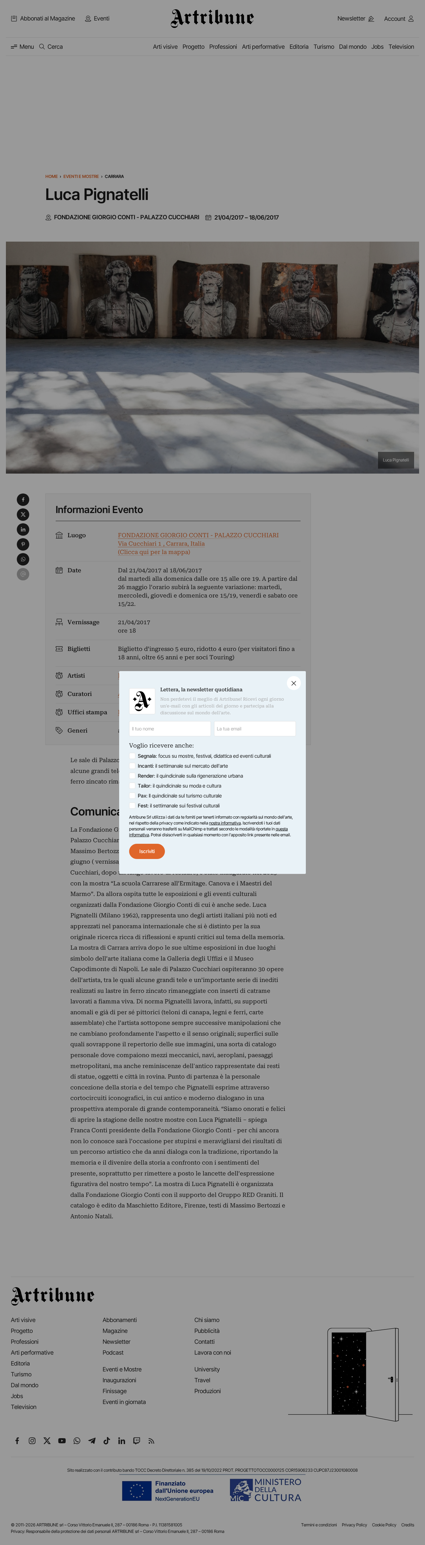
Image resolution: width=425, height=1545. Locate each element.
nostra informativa (225, 822)
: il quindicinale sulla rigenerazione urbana (190, 776)
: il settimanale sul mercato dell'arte (183, 766)
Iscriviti (147, 851)
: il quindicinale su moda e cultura (179, 786)
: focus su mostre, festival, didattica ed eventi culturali (204, 756)
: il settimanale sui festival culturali (179, 805)
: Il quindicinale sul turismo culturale (180, 796)
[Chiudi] (294, 683)
